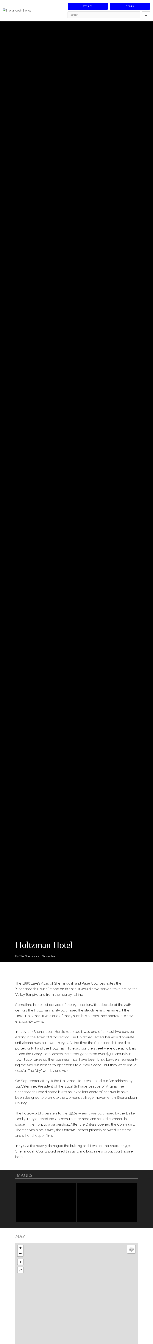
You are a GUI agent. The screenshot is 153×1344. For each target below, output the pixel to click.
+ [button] (20, 1247)
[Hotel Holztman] (107, 1202)
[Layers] (131, 1249)
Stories (88, 6)
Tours (130, 6)
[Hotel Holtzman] (46, 1202)
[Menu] (146, 14)
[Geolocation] (20, 1262)
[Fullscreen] (20, 1270)
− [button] (20, 1253)
